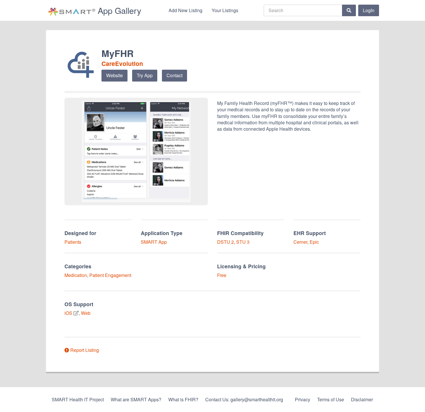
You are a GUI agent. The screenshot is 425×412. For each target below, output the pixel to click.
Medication (75, 275)
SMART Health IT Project (78, 399)
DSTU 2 (225, 242)
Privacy (302, 399)
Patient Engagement (110, 275)
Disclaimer (362, 399)
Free (221, 275)
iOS (68, 313)
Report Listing (84, 350)
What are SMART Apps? (136, 399)
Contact (174, 75)
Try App (145, 75)
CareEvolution (122, 63)
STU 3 (243, 242)
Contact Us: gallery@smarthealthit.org (244, 399)
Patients (72, 242)
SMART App (154, 242)
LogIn (368, 10)
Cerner (300, 242)
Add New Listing (185, 10)
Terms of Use (330, 399)
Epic (314, 242)
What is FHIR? (183, 399)
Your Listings (225, 10)
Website (114, 75)
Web (85, 313)
